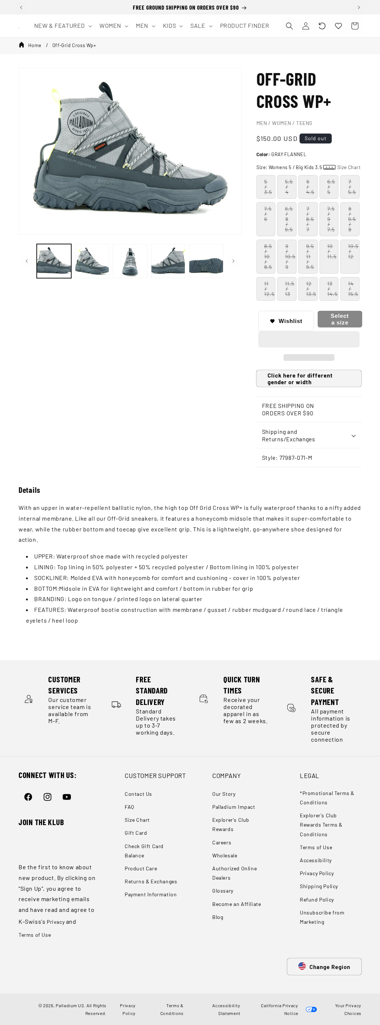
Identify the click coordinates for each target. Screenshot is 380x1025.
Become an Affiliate (236, 904)
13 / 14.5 (332, 288)
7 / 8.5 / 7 (310, 219)
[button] (322, 26)
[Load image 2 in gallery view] (92, 261)
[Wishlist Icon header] (338, 26)
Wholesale (224, 855)
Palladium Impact (233, 807)
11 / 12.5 (269, 288)
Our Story (223, 794)
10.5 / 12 (353, 251)
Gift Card (136, 833)
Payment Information (151, 894)
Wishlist (290, 321)
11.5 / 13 (289, 288)
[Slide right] (233, 261)
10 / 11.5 (332, 251)
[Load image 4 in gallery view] (168, 261)
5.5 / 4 (289, 186)
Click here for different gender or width (300, 378)
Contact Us (138, 794)
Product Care (141, 868)
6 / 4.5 (310, 186)
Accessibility (316, 860)
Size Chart (137, 820)
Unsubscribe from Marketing (322, 917)
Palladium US (70, 1005)
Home (35, 45)
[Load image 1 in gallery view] (54, 261)
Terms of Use (35, 935)
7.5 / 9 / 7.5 (331, 219)
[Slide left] (27, 261)
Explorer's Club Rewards (230, 824)
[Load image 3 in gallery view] (130, 261)
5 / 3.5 (268, 186)
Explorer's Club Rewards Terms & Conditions (321, 824)
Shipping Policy (319, 886)
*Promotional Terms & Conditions (327, 797)
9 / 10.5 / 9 (290, 256)
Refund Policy (317, 899)
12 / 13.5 (311, 288)
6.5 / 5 (331, 186)
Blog (217, 917)
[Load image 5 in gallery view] (206, 261)
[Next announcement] (359, 7)
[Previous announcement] (21, 7)
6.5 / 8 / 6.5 (289, 219)
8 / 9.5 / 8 (352, 219)
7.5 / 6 (268, 213)
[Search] (289, 26)
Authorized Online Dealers (234, 873)
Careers (221, 842)
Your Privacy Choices (347, 1009)
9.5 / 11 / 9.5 (310, 256)
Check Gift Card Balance (144, 850)
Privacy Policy (317, 873)
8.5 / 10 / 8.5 (268, 256)
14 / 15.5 (353, 288)
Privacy (56, 922)
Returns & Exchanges (151, 881)
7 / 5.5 (352, 186)
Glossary (222, 890)
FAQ (129, 807)
